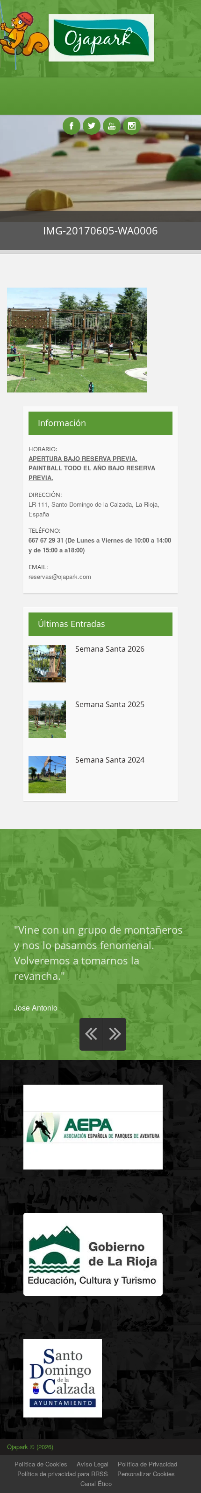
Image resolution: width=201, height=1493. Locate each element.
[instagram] (132, 120)
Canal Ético (96, 1483)
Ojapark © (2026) (31, 1446)
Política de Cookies (40, 1463)
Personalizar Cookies (146, 1473)
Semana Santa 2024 (109, 760)
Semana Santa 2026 (109, 649)
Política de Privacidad (147, 1463)
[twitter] (91, 120)
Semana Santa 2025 (109, 705)
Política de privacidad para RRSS (62, 1473)
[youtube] (112, 120)
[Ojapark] (100, 60)
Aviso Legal (92, 1463)
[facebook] (71, 120)
